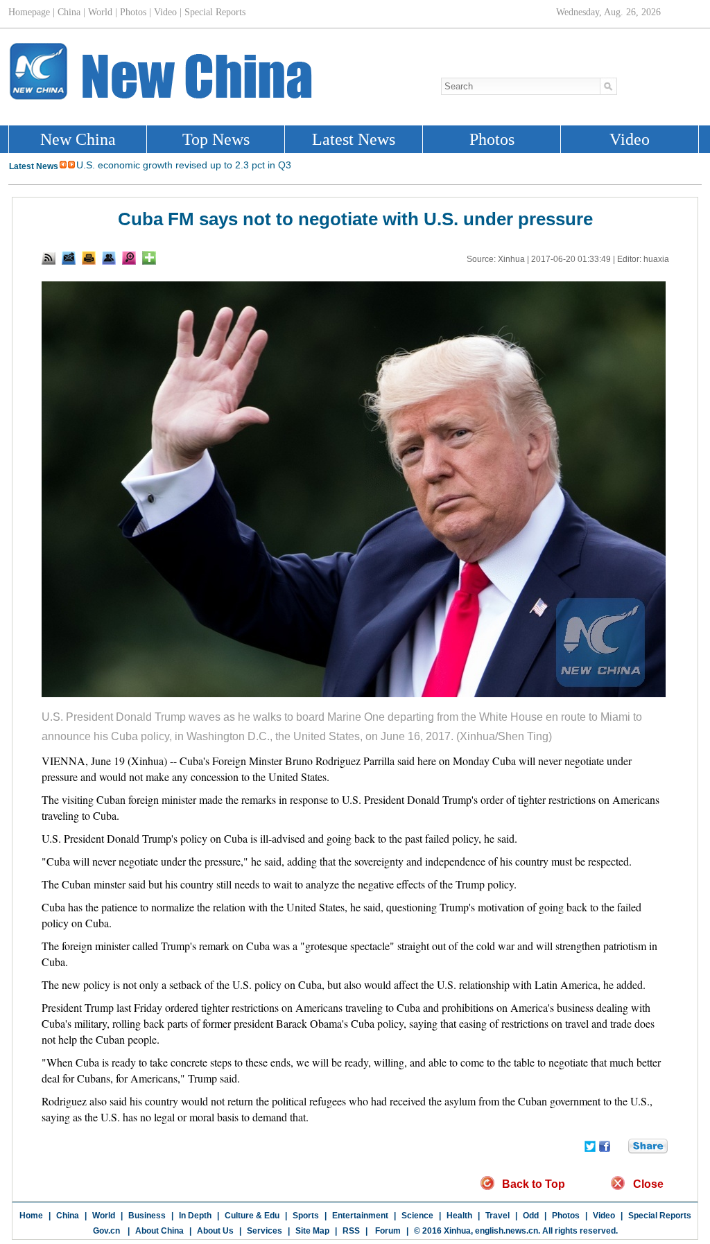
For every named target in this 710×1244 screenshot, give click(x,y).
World (103, 1215)
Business (147, 1215)
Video (604, 1215)
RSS (351, 1231)
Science (417, 1215)
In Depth (195, 1215)
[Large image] (129, 258)
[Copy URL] (109, 258)
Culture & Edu (252, 1215)
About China (159, 1231)
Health (459, 1215)
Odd (531, 1215)
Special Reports (659, 1215)
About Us (215, 1231)
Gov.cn (106, 1231)
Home (31, 1215)
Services (264, 1231)
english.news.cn (506, 1231)
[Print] (89, 258)
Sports (306, 1215)
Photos (566, 1215)
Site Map (312, 1231)
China (67, 1215)
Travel (497, 1215)
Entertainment (360, 1215)
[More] (149, 258)
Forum (387, 1231)
